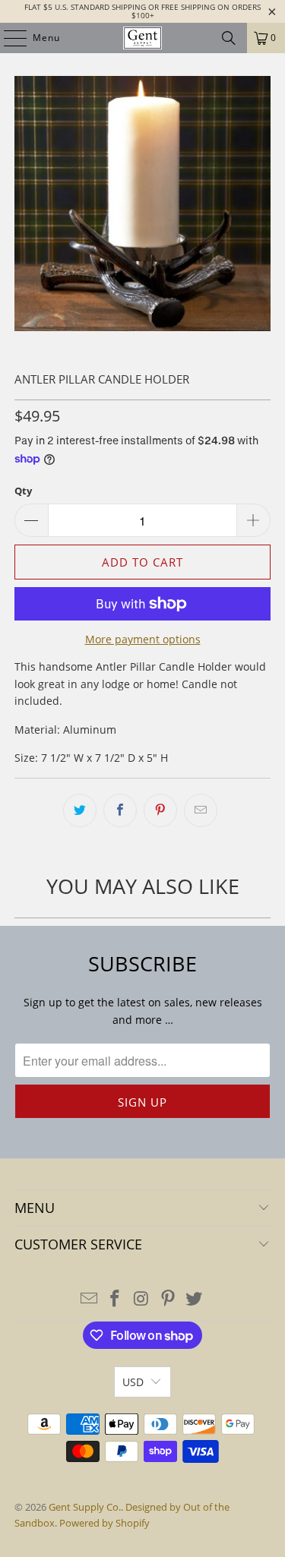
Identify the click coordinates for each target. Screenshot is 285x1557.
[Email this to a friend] (200, 810)
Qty (23, 490)
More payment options (143, 639)
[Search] (228, 38)
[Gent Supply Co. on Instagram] (142, 1299)
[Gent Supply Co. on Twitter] (194, 1299)
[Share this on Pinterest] (160, 810)
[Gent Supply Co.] (142, 38)
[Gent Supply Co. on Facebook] (115, 1299)
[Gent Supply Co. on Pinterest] (168, 1299)
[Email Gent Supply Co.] (89, 1299)
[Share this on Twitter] (80, 810)
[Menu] (7, 38)
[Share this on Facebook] (120, 810)
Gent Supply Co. (85, 1507)
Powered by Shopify (104, 1523)
